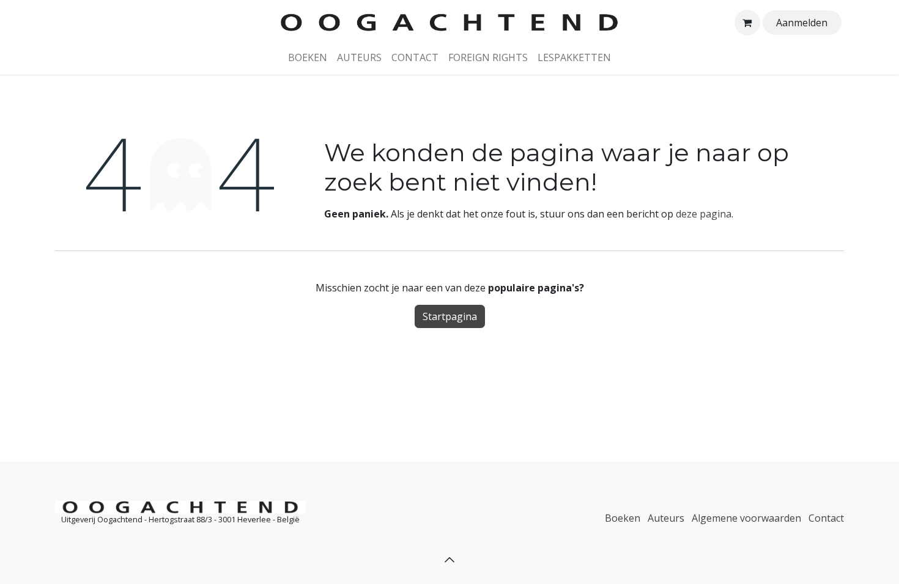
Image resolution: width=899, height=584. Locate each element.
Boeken (622, 518)
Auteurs (666, 518)
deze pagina (703, 214)
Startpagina (450, 316)
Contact (826, 518)
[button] (449, 559)
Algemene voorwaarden (746, 518)
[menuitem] (307, 57)
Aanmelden (801, 22)
